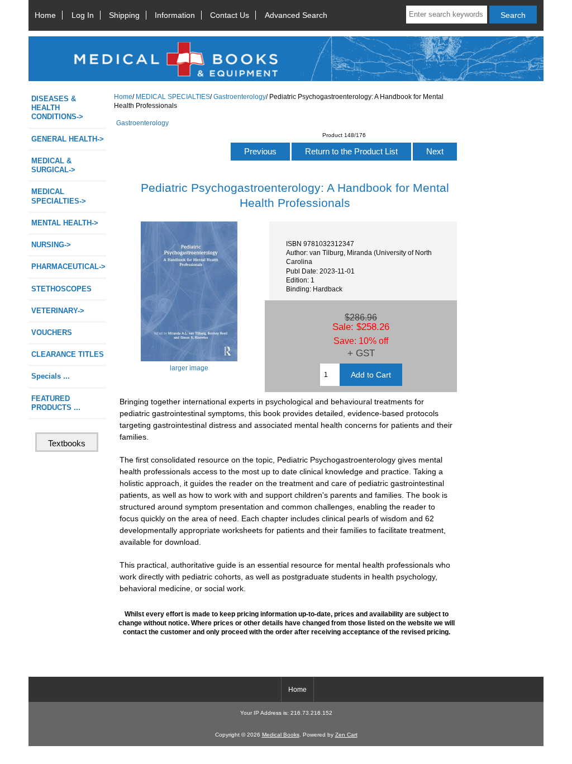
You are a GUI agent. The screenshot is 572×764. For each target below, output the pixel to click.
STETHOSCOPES (61, 289)
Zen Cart (346, 735)
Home (45, 15)
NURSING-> (51, 244)
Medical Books (280, 735)
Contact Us (229, 15)
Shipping (124, 15)
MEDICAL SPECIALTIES (173, 96)
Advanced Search (296, 15)
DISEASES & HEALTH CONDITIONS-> (57, 108)
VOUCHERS (51, 332)
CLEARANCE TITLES (67, 354)
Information (175, 15)
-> (58, 196)
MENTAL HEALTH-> (64, 223)
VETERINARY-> (57, 310)
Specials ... (50, 376)
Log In (83, 15)
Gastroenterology (239, 96)
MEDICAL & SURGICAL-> (53, 165)
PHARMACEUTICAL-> (68, 266)
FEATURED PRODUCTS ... (55, 403)
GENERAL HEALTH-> (67, 139)
